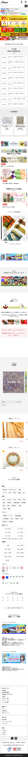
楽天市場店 (4, 719)
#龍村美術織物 (18, 515)
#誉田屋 (16, 518)
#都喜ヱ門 (5, 521)
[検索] (26, 6)
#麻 (23, 492)
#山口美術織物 (5, 518)
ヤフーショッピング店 (6, 721)
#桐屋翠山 (11, 521)
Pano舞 (3, 734)
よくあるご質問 (5, 702)
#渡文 (12, 518)
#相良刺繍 (23, 502)
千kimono (4, 732)
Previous (1, 598)
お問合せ (4, 696)
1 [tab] (13, 262)
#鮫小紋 (19, 499)
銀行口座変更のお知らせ (8, 10)
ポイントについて (6, 700)
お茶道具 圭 (4, 710)
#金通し (20, 505)
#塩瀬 (14, 492)
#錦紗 (20, 489)
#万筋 (14, 499)
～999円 (7, 545)
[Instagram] (15, 738)
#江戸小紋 (9, 499)
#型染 (4, 505)
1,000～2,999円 (20, 545)
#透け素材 (5, 489)
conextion (4, 730)
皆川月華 (19, 401)
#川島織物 (5, 515)
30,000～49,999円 (7, 556)
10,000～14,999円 (7, 552)
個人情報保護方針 (6, 692)
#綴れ (24, 499)
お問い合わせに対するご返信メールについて (12, 12)
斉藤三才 (4, 401)
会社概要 (4, 690)
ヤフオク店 (4, 723)
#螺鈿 (9, 508)
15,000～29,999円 (20, 552)
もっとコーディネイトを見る (14, 607)
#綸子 (10, 492)
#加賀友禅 (9, 502)
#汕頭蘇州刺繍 (16, 502)
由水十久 (4, 404)
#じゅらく (11, 515)
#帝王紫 (4, 508)
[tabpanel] (14, 257)
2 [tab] (15, 262)
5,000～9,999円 (20, 549)
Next (27, 598)
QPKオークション (6, 712)
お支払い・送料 (5, 698)
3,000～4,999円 (8, 549)
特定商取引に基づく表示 (7, 694)
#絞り (4, 499)
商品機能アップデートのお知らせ (10, 8)
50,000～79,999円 (20, 556)
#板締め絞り (14, 505)
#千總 (21, 518)
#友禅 (4, 502)
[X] (12, 738)
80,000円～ (8, 560)
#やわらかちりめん (12, 489)
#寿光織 (19, 492)
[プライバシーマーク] (9, 749)
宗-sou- (3, 708)
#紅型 (8, 505)
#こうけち (5, 492)
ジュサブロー (11, 401)
